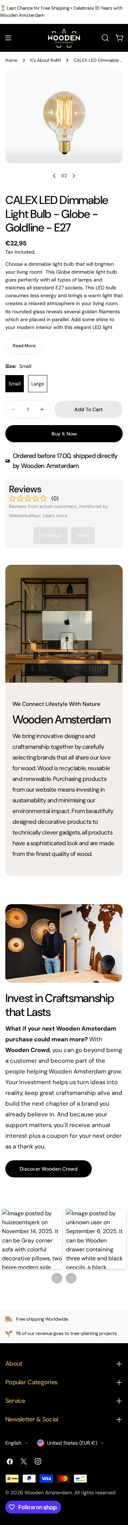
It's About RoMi (45, 60)
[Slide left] (54, 175)
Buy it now (64, 433)
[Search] (105, 38)
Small (15, 383)
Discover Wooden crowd (49, 1169)
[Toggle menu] (8, 38)
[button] (32, 1239)
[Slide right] (73, 175)
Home (11, 60)
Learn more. (56, 515)
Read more (24, 346)
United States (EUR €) (72, 1443)
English (13, 1443)
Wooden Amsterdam (48, 1492)
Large (37, 383)
